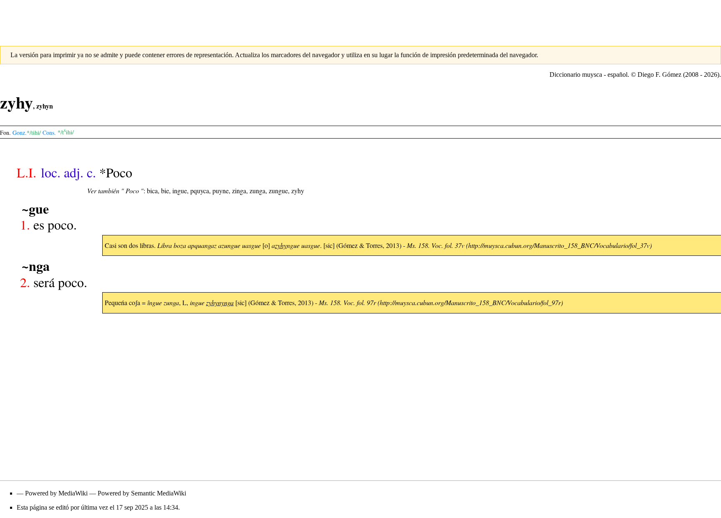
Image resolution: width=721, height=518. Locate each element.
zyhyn (44, 106)
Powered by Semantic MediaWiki (142, 493)
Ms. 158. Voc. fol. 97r (347, 302)
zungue (278, 190)
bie (165, 190)
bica (152, 190)
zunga (257, 190)
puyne (220, 190)
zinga (239, 190)
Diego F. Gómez (659, 74)
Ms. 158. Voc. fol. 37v (435, 245)
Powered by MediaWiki (56, 493)
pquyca (199, 190)
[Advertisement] (360, 19)
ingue (179, 190)
